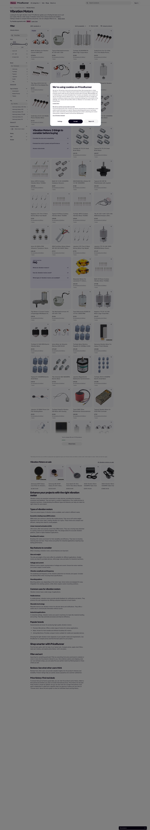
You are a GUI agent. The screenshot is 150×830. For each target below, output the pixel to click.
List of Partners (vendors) (59, 115)
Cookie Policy (56, 103)
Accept (76, 121)
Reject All (91, 121)
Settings (60, 121)
